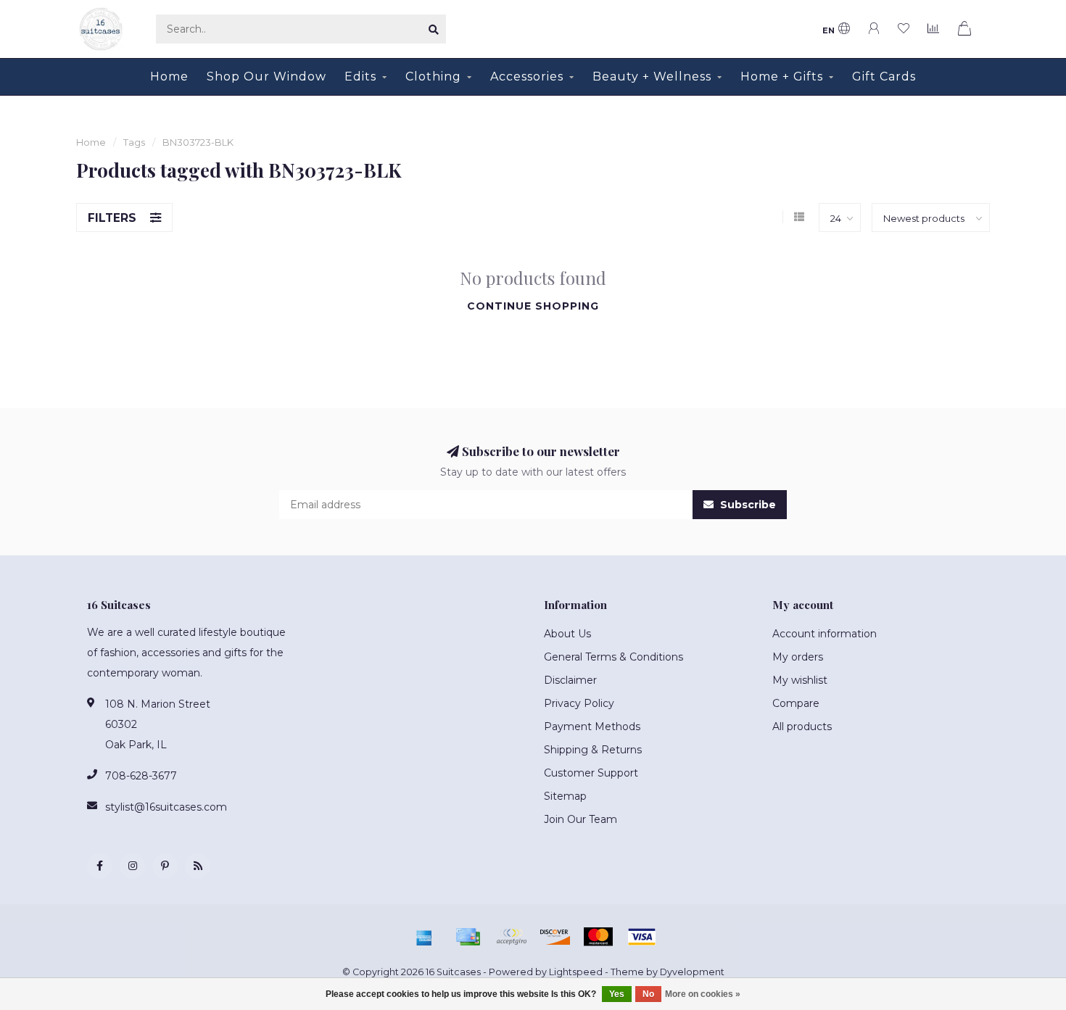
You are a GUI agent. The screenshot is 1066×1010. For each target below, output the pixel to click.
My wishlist (799, 680)
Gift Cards (884, 76)
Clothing (433, 76)
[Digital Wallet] (511, 937)
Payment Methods (592, 726)
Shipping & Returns (593, 749)
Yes (616, 994)
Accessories (526, 76)
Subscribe (746, 504)
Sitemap (565, 796)
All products (802, 726)
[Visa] (642, 937)
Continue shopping (533, 305)
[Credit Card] (468, 937)
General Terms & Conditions (613, 656)
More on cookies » (702, 994)
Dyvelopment (692, 971)
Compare (795, 703)
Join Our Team (580, 819)
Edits (360, 76)
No (648, 994)
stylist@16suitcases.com (166, 807)
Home (169, 76)
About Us (567, 633)
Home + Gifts (781, 76)
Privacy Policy (579, 703)
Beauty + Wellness (651, 76)
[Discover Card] (555, 937)
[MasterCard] (598, 937)
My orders (797, 656)
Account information (824, 633)
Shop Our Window (266, 76)
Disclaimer (570, 680)
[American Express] (424, 937)
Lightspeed (576, 971)
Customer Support (591, 772)
